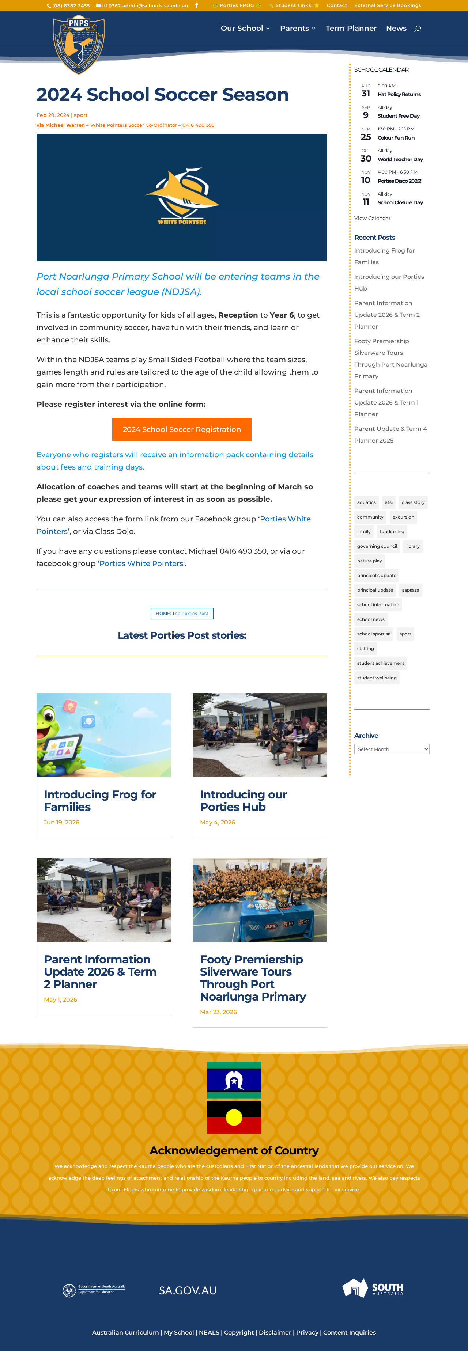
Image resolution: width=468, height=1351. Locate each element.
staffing (365, 648)
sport (81, 115)
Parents (294, 29)
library (413, 546)
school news (371, 619)
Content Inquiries (349, 1332)
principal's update (376, 575)
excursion (403, 517)
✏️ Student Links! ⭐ (294, 5)
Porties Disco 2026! (399, 181)
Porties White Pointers (141, 563)
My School (179, 1332)
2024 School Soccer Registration (182, 429)
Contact (337, 5)
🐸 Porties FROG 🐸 (236, 5)
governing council (377, 546)
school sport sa (373, 634)
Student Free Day (398, 116)
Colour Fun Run (396, 137)
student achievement (380, 663)
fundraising (392, 531)
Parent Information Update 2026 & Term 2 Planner (100, 971)
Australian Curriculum (125, 1332)
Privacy (307, 1332)
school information (378, 604)
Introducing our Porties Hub (243, 801)
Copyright (239, 1332)
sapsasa (410, 590)
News (396, 29)
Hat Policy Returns (399, 94)
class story (413, 502)
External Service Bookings (387, 5)
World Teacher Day (400, 159)
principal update (375, 590)
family (364, 531)
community (370, 517)
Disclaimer (275, 1332)
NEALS (209, 1332)
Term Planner (351, 29)
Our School (242, 29)
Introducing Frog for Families (100, 801)
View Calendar (372, 218)
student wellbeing (377, 677)
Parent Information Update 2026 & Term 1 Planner (386, 402)
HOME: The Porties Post (182, 613)
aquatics (366, 502)
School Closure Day (400, 202)
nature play (369, 560)
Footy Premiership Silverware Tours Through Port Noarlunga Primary (253, 977)
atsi (389, 502)
